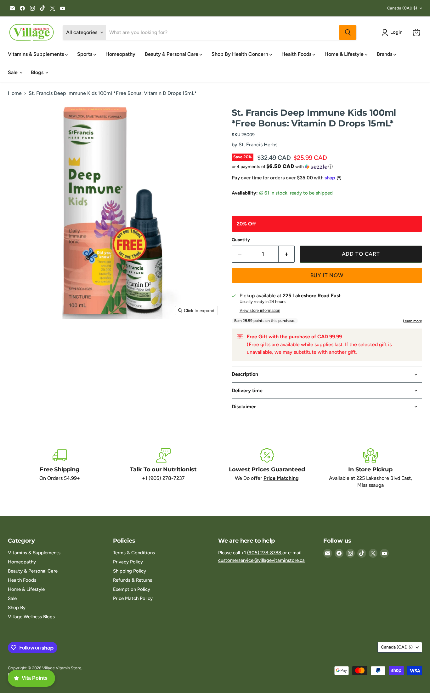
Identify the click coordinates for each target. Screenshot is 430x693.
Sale (13, 72)
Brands (385, 54)
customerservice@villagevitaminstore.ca (261, 560)
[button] (393, 32)
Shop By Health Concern (240, 54)
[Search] (347, 32)
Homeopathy (120, 54)
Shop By (16, 607)
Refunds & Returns (132, 580)
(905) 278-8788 (264, 553)
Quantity (241, 239)
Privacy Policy (128, 562)
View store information (260, 310)
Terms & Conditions (134, 553)
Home (15, 93)
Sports (85, 54)
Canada (402, 8)
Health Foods (297, 54)
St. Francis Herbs (258, 145)
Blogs (38, 72)
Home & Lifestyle (345, 54)
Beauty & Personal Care (172, 54)
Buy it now (327, 275)
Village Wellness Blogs (31, 617)
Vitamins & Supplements (36, 54)
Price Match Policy (133, 598)
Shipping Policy (129, 571)
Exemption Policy (131, 589)
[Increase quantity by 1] (287, 254)
